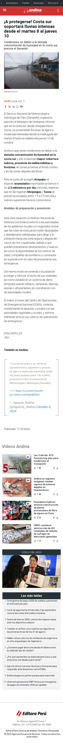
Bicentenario (12, 3)
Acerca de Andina (27, 731)
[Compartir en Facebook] (54, 468)
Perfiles (25, 3)
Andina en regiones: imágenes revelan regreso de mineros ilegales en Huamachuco (44, 484)
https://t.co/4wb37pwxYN (29, 390)
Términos (42, 731)
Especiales (38, 3)
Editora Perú (12, 731)
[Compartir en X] (57, 468)
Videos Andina (15, 446)
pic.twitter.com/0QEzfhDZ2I (25, 394)
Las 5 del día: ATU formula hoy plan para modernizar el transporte (46, 459)
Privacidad (54, 731)
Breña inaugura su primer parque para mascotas (31, 675)
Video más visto (31, 552)
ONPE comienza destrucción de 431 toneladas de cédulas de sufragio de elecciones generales (45, 531)
